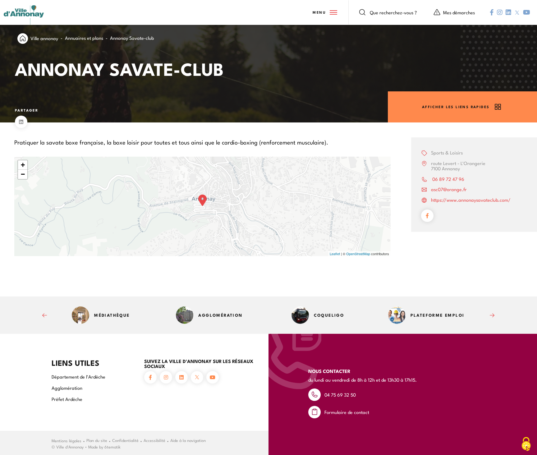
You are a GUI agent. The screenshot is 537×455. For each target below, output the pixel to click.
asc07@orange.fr (449, 189)
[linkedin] (508, 12)
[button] (324, 12)
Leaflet (335, 253)
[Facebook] (427, 215)
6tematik (112, 446)
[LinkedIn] (21, 122)
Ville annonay (44, 38)
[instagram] (500, 12)
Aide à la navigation (188, 440)
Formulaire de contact (346, 412)
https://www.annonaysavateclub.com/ (471, 199)
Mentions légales (66, 440)
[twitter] (517, 13)
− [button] (23, 174)
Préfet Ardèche (67, 399)
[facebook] (492, 12)
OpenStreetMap (358, 253)
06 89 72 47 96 (447, 179)
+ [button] (23, 165)
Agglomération (67, 387)
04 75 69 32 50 (340, 394)
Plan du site (96, 440)
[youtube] (526, 12)
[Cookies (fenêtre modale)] (526, 444)
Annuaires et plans (84, 37)
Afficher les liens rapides (455, 106)
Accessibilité (154, 440)
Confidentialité (125, 440)
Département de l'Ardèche (78, 376)
